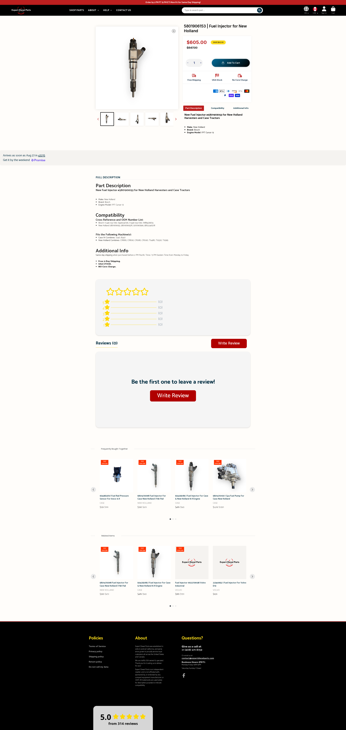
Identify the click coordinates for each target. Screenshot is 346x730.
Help (106, 10)
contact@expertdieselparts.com (198, 658)
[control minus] (188, 63)
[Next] (252, 489)
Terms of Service (97, 646)
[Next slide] (176, 119)
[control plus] (200, 63)
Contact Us (123, 10)
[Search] (259, 10)
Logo (21, 10)
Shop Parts (76, 10)
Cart (333, 10)
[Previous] (93, 489)
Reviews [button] (107, 343)
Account (324, 10)
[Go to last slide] (98, 119)
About (92, 10)
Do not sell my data (98, 667)
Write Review (229, 343)
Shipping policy (96, 656)
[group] (107, 119)
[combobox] (222, 10)
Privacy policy (95, 651)
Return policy (95, 662)
